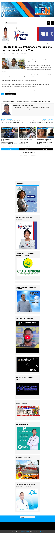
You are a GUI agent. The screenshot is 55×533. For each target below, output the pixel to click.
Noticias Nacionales (10, 43)
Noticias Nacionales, (22, 53)
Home (3, 43)
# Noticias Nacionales (10, 94)
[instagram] (29, 520)
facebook (44, 149)
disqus (27, 149)
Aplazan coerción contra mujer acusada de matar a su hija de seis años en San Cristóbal (44, 141)
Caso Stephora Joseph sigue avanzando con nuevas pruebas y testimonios (25, 141)
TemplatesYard (25, 531)
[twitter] (27, 520)
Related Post (5, 125)
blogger (10, 149)
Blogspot (41, 531)
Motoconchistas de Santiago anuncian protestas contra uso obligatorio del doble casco (9, 141)
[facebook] (25, 520)
